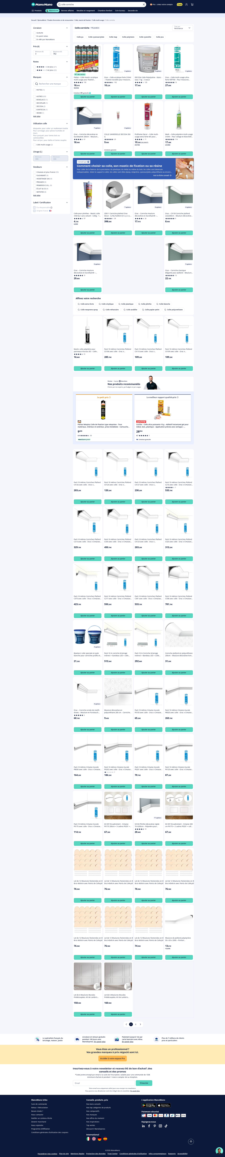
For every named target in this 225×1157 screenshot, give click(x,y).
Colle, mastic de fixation (83, 20)
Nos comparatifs (92, 1111)
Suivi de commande (39, 1104)
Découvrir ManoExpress (95, 1129)
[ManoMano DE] (99, 1139)
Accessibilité (182, 1154)
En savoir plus (135, 1091)
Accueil (33, 20)
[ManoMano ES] (105, 1139)
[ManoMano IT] (88, 1139)
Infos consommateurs (157, 1154)
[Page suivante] (140, 1024)
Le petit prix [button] (102, 397)
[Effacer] (143, 4)
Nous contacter (37, 1115)
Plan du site (64, 1154)
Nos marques (91, 1115)
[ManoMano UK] (94, 1139)
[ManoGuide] (219, 1151)
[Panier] (192, 4)
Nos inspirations (92, 1122)
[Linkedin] (143, 1126)
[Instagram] (160, 1126)
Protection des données (96, 1154)
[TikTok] (166, 1126)
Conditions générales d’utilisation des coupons (49, 1132)
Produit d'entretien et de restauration (60, 20)
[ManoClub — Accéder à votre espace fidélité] (179, 4)
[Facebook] (149, 1126)
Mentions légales (77, 1154)
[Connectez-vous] (186, 4)
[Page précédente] (126, 1024)
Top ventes (90, 1125)
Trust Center (112, 1154)
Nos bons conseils (93, 1104)
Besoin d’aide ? (37, 1111)
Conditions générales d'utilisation (133, 1154)
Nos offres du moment (95, 1118)
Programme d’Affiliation (40, 1129)
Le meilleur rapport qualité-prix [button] (161, 397)
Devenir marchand (38, 1122)
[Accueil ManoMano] (42, 4)
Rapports (172, 1154)
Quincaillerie (42, 20)
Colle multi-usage (98, 20)
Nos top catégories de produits (98, 1107)
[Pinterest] (155, 1126)
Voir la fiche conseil (161, 175)
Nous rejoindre (37, 1125)
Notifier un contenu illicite (41, 1118)
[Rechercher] (59, 4)
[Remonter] (191, 1141)
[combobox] (182, 28)
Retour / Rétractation (39, 1107)
